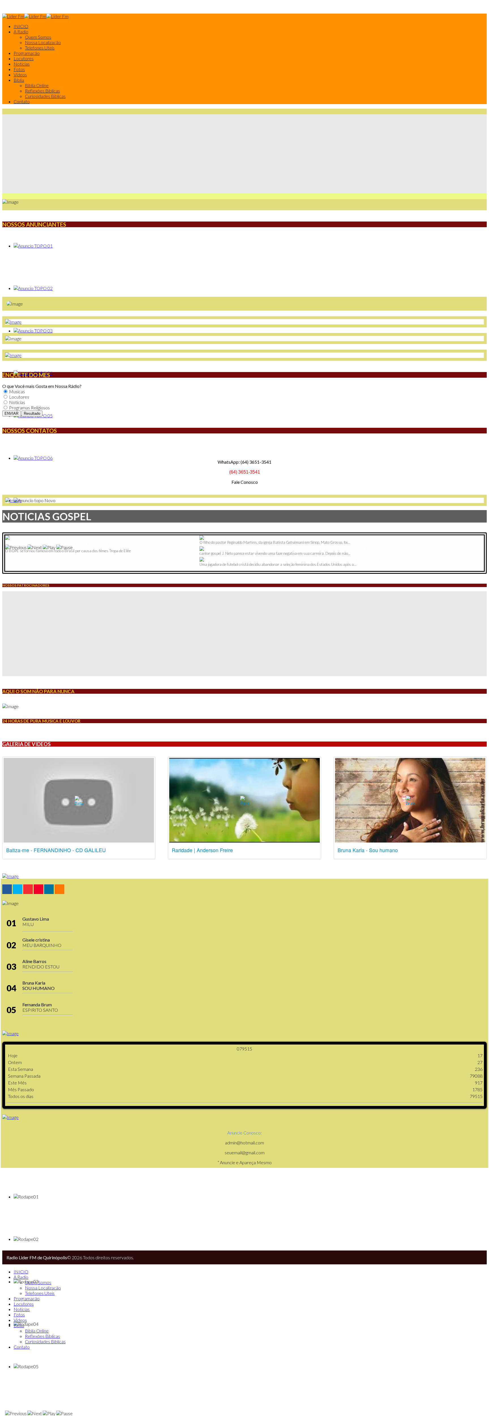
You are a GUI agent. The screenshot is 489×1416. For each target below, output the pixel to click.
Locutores (24, 58)
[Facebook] (7, 889)
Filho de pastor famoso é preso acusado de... (324, 537)
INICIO (21, 26)
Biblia (19, 80)
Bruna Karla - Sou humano (368, 850)
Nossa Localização (43, 42)
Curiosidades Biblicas (45, 96)
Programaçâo (27, 53)
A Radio (21, 31)
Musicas (16, 391)
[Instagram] (49, 889)
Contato (22, 101)
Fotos (19, 69)
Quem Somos (38, 37)
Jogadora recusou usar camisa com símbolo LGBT (338, 559)
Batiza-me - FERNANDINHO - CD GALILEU (56, 850)
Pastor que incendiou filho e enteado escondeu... (59, 544)
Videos (20, 74)
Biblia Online (37, 85)
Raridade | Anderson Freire (202, 850)
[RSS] (59, 889)
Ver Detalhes (142, 551)
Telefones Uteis (40, 47)
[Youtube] (38, 889)
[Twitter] (17, 889)
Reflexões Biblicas (42, 90)
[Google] (28, 889)
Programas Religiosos (29, 407)
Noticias (22, 63)
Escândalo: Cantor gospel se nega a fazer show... (336, 548)
